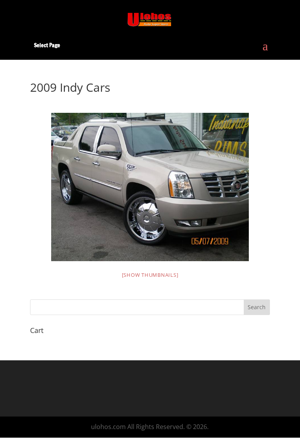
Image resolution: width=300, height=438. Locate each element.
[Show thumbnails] (150, 274)
